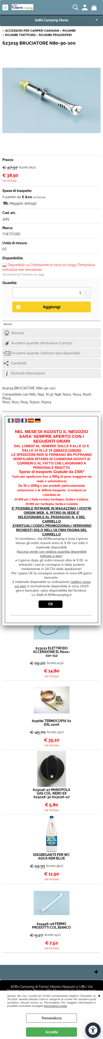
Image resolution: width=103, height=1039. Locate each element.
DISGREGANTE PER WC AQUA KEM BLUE (51, 856)
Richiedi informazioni (28, 373)
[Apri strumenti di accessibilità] (93, 1030)
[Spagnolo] (31, 421)
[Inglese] (17, 421)
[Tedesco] (37, 421)
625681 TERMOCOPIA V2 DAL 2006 (51, 722)
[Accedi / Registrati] (85, 7)
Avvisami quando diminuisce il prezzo (41, 343)
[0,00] (94, 7)
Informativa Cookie (55, 1006)
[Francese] (24, 421)
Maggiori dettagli (23, 203)
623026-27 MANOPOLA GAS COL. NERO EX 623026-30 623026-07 (51, 793)
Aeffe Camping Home (51, 20)
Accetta (52, 1032)
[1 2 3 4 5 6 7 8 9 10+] (51, 293)
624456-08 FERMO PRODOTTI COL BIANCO (51, 925)
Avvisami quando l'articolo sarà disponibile (45, 353)
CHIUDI (99, 995)
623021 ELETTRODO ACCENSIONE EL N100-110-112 (51, 652)
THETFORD (11, 234)
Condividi (18, 363)
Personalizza (52, 1018)
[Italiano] (10, 421)
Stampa (17, 333)
